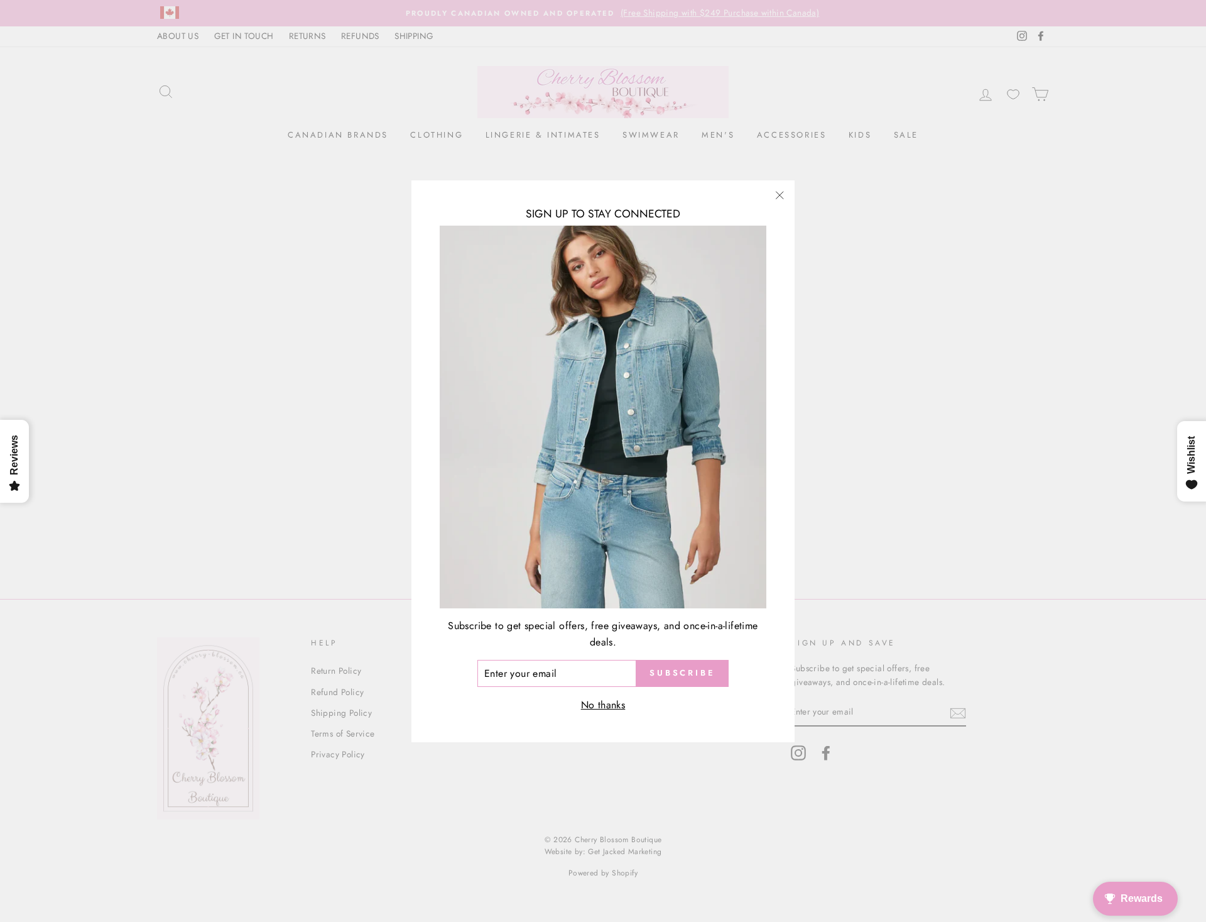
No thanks (603, 705)
